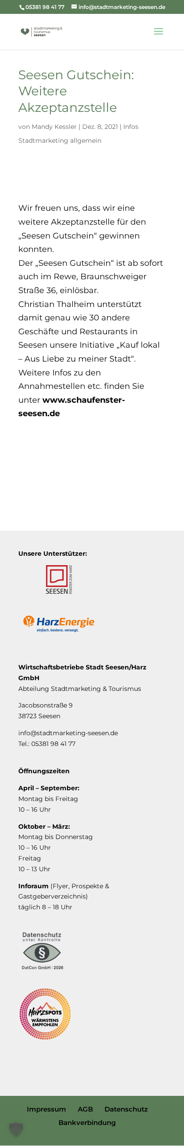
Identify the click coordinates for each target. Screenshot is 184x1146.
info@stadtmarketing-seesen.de (68, 733)
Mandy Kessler (54, 127)
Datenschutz (126, 1109)
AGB (85, 1109)
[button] (16, 1130)
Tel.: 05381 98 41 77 (46, 744)
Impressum (46, 1109)
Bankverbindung (87, 1122)
